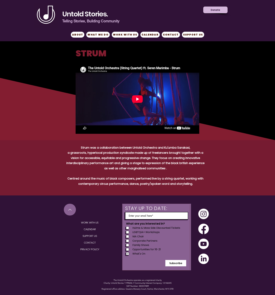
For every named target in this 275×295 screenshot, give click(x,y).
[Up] (70, 210)
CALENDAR (90, 229)
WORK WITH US (90, 222)
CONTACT (90, 243)
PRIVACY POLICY (89, 249)
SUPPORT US (90, 236)
